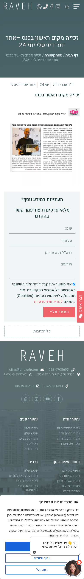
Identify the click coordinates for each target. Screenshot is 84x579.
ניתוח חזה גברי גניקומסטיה (28, 488)
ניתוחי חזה (71, 419)
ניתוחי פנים (29, 419)
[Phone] (45, 6)
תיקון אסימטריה (70, 444)
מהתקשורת (53, 55)
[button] (76, 7)
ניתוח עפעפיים (28, 438)
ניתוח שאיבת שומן (68, 481)
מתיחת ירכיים (71, 491)
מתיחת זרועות (71, 486)
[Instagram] (36, 399)
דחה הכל (42, 569)
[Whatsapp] (25, 399)
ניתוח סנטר (31, 449)
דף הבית (71, 55)
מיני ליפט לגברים (27, 481)
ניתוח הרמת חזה (69, 433)
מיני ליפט (32, 444)
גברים (33, 462)
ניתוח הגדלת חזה (68, 428)
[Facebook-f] (58, 399)
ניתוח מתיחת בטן (69, 476)
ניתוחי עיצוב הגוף (66, 462)
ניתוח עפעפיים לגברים (23, 476)
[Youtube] (47, 399)
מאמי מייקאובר (70, 470)
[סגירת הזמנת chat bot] (34, 552)
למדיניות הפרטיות (48, 302)
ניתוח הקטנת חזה (68, 438)
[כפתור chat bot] (73, 568)
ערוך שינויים (42, 558)
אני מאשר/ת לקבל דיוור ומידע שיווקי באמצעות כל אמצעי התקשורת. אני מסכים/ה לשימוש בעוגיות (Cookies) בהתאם (43, 293)
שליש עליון (31, 433)
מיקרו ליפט (31, 428)
